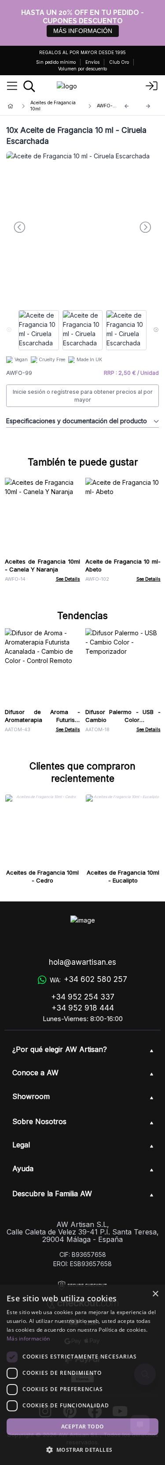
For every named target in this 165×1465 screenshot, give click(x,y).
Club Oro (119, 62)
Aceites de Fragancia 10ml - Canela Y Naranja (42, 565)
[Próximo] (148, 106)
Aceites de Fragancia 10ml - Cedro (42, 876)
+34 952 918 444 (82, 1008)
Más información (28, 1338)
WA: (88, 979)
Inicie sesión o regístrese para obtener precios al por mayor (83, 395)
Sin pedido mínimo (56, 62)
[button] (82, 1449)
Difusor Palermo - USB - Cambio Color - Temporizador (123, 719)
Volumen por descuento (82, 68)
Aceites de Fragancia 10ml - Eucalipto (123, 876)
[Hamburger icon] (12, 86)
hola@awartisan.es (82, 962)
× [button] (155, 1294)
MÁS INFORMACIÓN (82, 30)
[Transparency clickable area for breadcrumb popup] (56, 106)
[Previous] (126, 106)
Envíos (92, 62)
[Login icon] (152, 86)
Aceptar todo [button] (82, 1426)
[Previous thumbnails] (9, 330)
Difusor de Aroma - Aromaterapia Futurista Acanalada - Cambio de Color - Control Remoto (42, 723)
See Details (68, 579)
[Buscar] (29, 86)
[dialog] (82, 1375)
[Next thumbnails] (156, 330)
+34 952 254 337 (82, 997)
